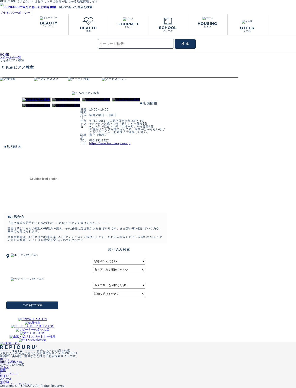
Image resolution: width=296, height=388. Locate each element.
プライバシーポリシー (15, 12)
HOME (4, 54)
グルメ (128, 25)
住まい (207, 24)
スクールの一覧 (10, 57)
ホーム (4, 359)
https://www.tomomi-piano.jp (109, 143)
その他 (247, 29)
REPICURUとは (11, 361)
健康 (88, 29)
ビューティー (48, 24)
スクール (168, 29)
